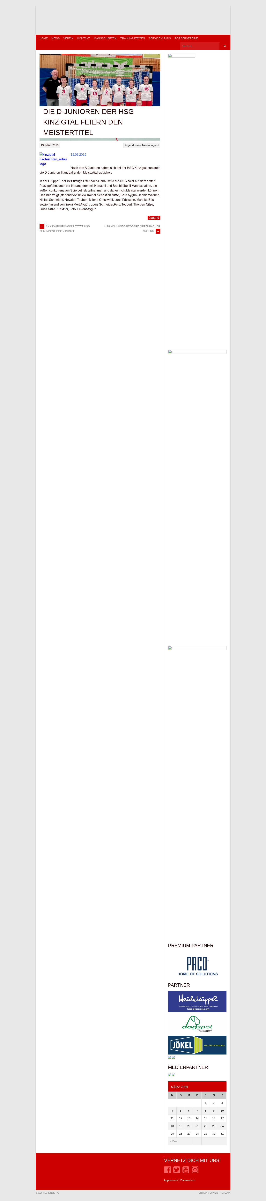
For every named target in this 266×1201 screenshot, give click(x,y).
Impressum (171, 1180)
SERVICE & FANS (160, 38)
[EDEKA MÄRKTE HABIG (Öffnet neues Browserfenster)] (173, 1057)
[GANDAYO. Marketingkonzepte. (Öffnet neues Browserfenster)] (169, 1075)
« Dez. (174, 1141)
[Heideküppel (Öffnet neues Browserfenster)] (197, 1011)
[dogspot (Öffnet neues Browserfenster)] (197, 1033)
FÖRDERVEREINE (186, 38)
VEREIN (68, 38)
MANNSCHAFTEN (105, 38)
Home (44, 38)
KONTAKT (83, 38)
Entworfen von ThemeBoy (214, 1193)
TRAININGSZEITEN (132, 38)
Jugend (129, 145)
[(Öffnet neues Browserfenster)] (167, 1172)
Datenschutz (188, 1180)
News (56, 38)
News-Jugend (150, 145)
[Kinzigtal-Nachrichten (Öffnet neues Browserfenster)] (173, 1075)
